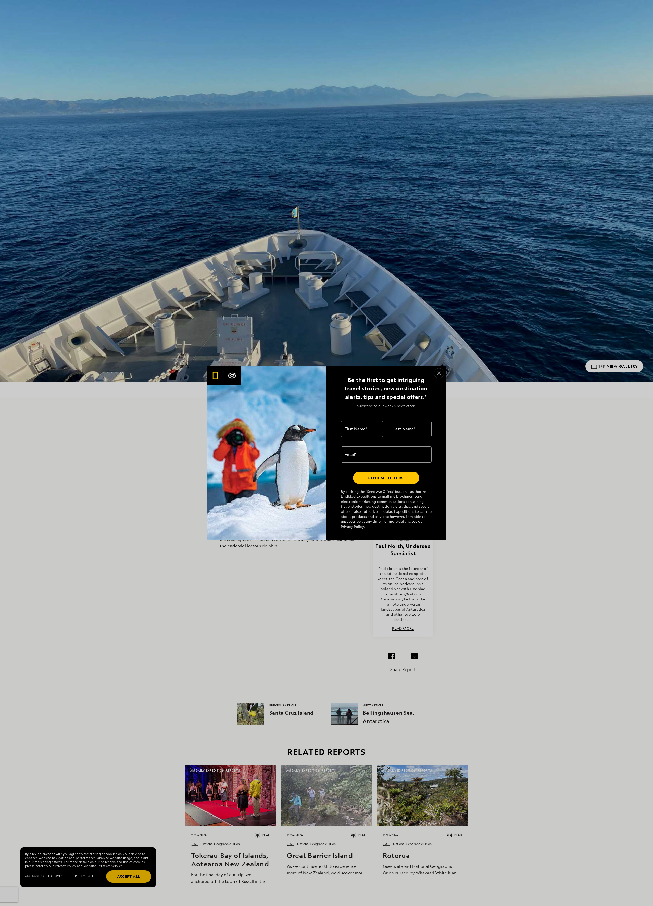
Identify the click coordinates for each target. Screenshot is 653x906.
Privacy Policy (352, 526)
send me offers (386, 477)
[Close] (439, 373)
